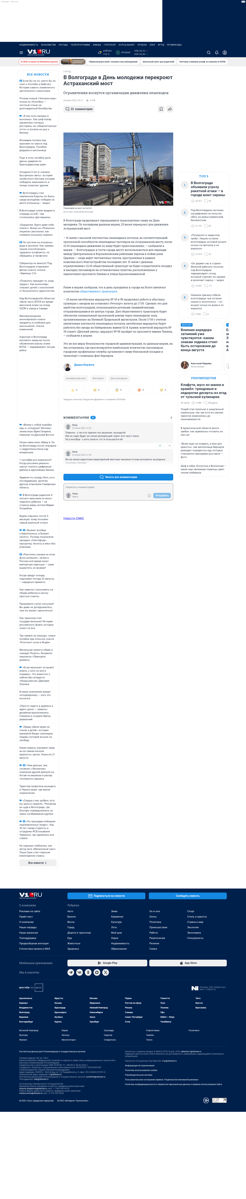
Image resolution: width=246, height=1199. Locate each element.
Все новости (38, 74)
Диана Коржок (84, 364)
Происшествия (158, 927)
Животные (73, 943)
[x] (105, 972)
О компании (26, 922)
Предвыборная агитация (34, 943)
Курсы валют (127, 45)
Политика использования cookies (141, 1070)
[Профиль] (225, 52)
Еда (69, 938)
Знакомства (48, 45)
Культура (116, 922)
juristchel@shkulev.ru (95, 1077)
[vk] (79, 972)
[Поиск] (209, 52)
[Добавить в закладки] (161, 109)
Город (70, 927)
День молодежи (119, 378)
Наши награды (28, 927)
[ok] (88, 972)
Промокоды (174, 45)
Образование (119, 948)
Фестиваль (98, 378)
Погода (63, 45)
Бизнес (71, 916)
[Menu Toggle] (21, 52)
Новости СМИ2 (73, 518)
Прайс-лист (26, 916)
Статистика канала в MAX (34, 948)
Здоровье (73, 948)
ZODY (152, 45)
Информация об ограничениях (139, 1065)
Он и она (154, 911)
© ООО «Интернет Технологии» (72, 1100)
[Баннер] (73, 62)
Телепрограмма (80, 45)
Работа (153, 932)
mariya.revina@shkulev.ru (31, 1093)
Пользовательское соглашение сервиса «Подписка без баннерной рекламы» (162, 1079)
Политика (155, 922)
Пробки (142, 45)
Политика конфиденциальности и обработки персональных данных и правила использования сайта (173, 1084)
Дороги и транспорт (79, 932)
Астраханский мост (76, 378)
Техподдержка (27, 938)
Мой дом (116, 932)
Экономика (194, 932)
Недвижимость (28, 45)
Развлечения (157, 938)
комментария (82, 109)
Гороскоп (110, 45)
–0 (169, 445)
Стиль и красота (197, 916)
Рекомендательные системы (138, 1075)
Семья (153, 948)
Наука (114, 938)
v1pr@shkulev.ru (169, 1061)
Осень (153, 916)
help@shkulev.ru (41, 1079)
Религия (154, 943)
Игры (161, 45)
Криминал (117, 916)
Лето (114, 927)
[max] (97, 972)
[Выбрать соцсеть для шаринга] (170, 109)
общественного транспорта (98, 291)
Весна (70, 922)
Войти (75, 497)
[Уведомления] (217, 52)
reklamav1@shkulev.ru (191, 1051)
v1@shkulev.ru (55, 1074)
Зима (114, 911)
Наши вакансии (28, 932)
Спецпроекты (195, 938)
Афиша (97, 45)
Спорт (190, 911)
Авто (70, 911)
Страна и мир (195, 922)
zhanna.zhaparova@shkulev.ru (33, 1088)
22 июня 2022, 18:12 (73, 100)
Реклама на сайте (29, 911)
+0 (160, 445)
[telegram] (70, 972)
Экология (193, 927)
